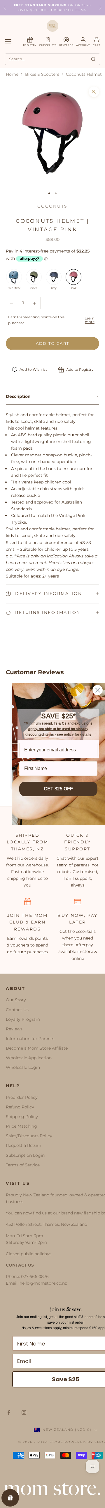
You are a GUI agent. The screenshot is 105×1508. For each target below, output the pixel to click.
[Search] (93, 59)
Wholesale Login (23, 1067)
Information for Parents (30, 1038)
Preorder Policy (22, 1097)
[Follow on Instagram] (24, 1412)
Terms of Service (23, 1165)
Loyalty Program (23, 1019)
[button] (52, 397)
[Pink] (73, 277)
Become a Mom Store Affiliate (37, 1048)
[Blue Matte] (14, 277)
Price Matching (21, 1126)
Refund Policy (20, 1107)
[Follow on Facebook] (9, 1412)
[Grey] (54, 277)
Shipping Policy (22, 1116)
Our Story (16, 999)
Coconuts (52, 206)
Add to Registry (80, 369)
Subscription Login (25, 1155)
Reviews (14, 1029)
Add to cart (52, 343)
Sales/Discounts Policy (29, 1135)
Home (12, 74)
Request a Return (23, 1145)
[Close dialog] (97, 690)
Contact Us (17, 1009)
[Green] (34, 277)
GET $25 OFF (58, 788)
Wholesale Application (29, 1057)
